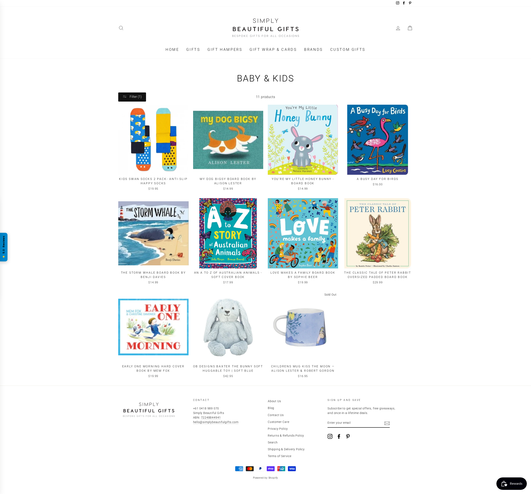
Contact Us (276, 415)
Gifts (193, 49)
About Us (274, 401)
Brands (313, 49)
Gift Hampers (224, 49)
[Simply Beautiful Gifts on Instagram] (330, 436)
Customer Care (278, 422)
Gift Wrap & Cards (273, 49)
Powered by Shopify (265, 477)
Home (172, 49)
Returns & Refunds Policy (286, 435)
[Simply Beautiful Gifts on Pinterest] (347, 436)
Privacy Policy (278, 428)
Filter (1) (135, 97)
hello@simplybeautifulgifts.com (216, 422)
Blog (271, 408)
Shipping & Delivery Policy (286, 449)
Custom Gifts (347, 49)
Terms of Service (279, 456)
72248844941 (211, 417)
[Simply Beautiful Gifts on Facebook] (338, 436)
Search (273, 442)
